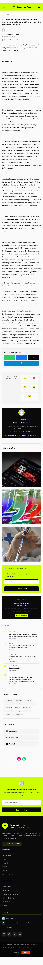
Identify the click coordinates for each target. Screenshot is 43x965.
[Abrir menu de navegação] (4, 7)
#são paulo (20, 704)
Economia (5, 863)
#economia (26, 707)
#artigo (18, 711)
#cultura (28, 700)
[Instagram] (4, 934)
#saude (17, 707)
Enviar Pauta (6, 902)
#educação (9, 711)
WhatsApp (9, 918)
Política (4, 859)
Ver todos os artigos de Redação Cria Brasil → (21, 435)
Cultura (4, 867)
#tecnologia (18, 714)
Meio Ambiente (7, 874)
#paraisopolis (32, 704)
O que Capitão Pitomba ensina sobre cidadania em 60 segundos (21, 646)
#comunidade (10, 704)
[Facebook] (9, 934)
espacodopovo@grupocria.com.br (16, 923)
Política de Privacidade (10, 947)
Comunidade (6, 855)
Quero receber (21, 589)
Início (3, 15)
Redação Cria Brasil (11, 34)
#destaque (18, 700)
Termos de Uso (24, 947)
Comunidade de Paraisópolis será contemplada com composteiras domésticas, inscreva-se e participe (21, 679)
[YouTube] (20, 934)
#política (26, 711)
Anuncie (4, 906)
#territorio (9, 700)
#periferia (9, 707)
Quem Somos (6, 887)
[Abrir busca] (39, 7)
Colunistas (5, 890)
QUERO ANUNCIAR (21, 615)
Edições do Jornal (8, 898)
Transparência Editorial (10, 894)
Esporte (4, 871)
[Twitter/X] (15, 934)
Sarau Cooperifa (14, 668)
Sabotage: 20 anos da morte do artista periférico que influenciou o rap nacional (23, 635)
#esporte (8, 714)
